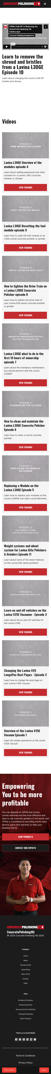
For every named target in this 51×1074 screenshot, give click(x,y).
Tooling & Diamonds (25, 1014)
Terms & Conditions (25, 1055)
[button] (45, 4)
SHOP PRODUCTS (25, 836)
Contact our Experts (25, 848)
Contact (26, 979)
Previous (9, 1070)
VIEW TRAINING (25, 187)
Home (25, 956)
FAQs (25, 983)
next (44, 1070)
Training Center (25, 965)
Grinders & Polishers (25, 1000)
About (25, 960)
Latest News (25, 970)
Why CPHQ (25, 974)
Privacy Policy (26, 1062)
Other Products (25, 1019)
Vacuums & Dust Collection (25, 1009)
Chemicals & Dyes (25, 1005)
